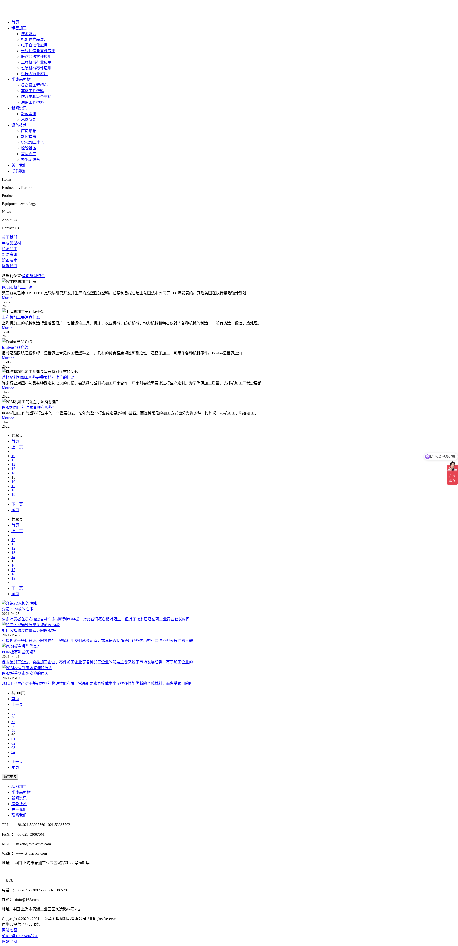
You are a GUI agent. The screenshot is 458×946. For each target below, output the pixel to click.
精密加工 (19, 28)
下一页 (17, 504)
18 (13, 490)
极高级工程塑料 (34, 85)
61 (13, 739)
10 (13, 456)
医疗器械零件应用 (36, 57)
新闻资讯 (19, 108)
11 (13, 460)
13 (13, 469)
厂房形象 (28, 131)
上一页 (17, 447)
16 (13, 482)
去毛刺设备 (30, 160)
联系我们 (19, 171)
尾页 (15, 510)
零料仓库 (28, 154)
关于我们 (19, 165)
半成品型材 (21, 79)
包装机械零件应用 (36, 68)
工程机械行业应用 (36, 62)
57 (13, 722)
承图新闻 (28, 120)
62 (13, 743)
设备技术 (19, 125)
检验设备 (28, 148)
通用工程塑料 (32, 102)
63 (13, 748)
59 (13, 730)
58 (13, 726)
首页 (15, 22)
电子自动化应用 (34, 45)
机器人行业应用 (34, 74)
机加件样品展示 (34, 39)
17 (13, 486)
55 (13, 713)
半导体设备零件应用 (38, 51)
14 (13, 473)
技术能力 (28, 34)
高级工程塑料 (32, 91)
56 (13, 718)
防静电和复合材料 (36, 97)
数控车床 (28, 137)
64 (13, 752)
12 (13, 464)
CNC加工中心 (32, 142)
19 (13, 494)
